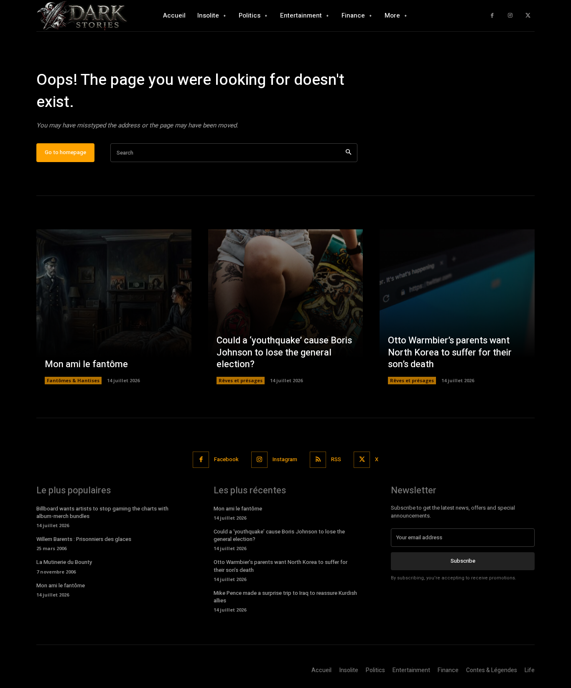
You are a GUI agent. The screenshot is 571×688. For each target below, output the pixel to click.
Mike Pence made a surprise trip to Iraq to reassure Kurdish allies (285, 596)
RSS (336, 459)
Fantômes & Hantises (73, 380)
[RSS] (318, 460)
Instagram (285, 459)
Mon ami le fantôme (86, 364)
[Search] (348, 152)
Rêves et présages (241, 380)
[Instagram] (510, 16)
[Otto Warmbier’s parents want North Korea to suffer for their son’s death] (457, 306)
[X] (528, 16)
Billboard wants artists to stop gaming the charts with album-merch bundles (102, 512)
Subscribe (463, 561)
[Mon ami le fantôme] (113, 306)
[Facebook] (492, 16)
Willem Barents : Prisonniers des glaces (83, 539)
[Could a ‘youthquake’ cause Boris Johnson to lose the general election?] (285, 306)
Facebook (226, 459)
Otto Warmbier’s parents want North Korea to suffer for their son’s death (450, 352)
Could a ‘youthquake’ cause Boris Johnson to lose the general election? (284, 352)
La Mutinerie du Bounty (64, 562)
